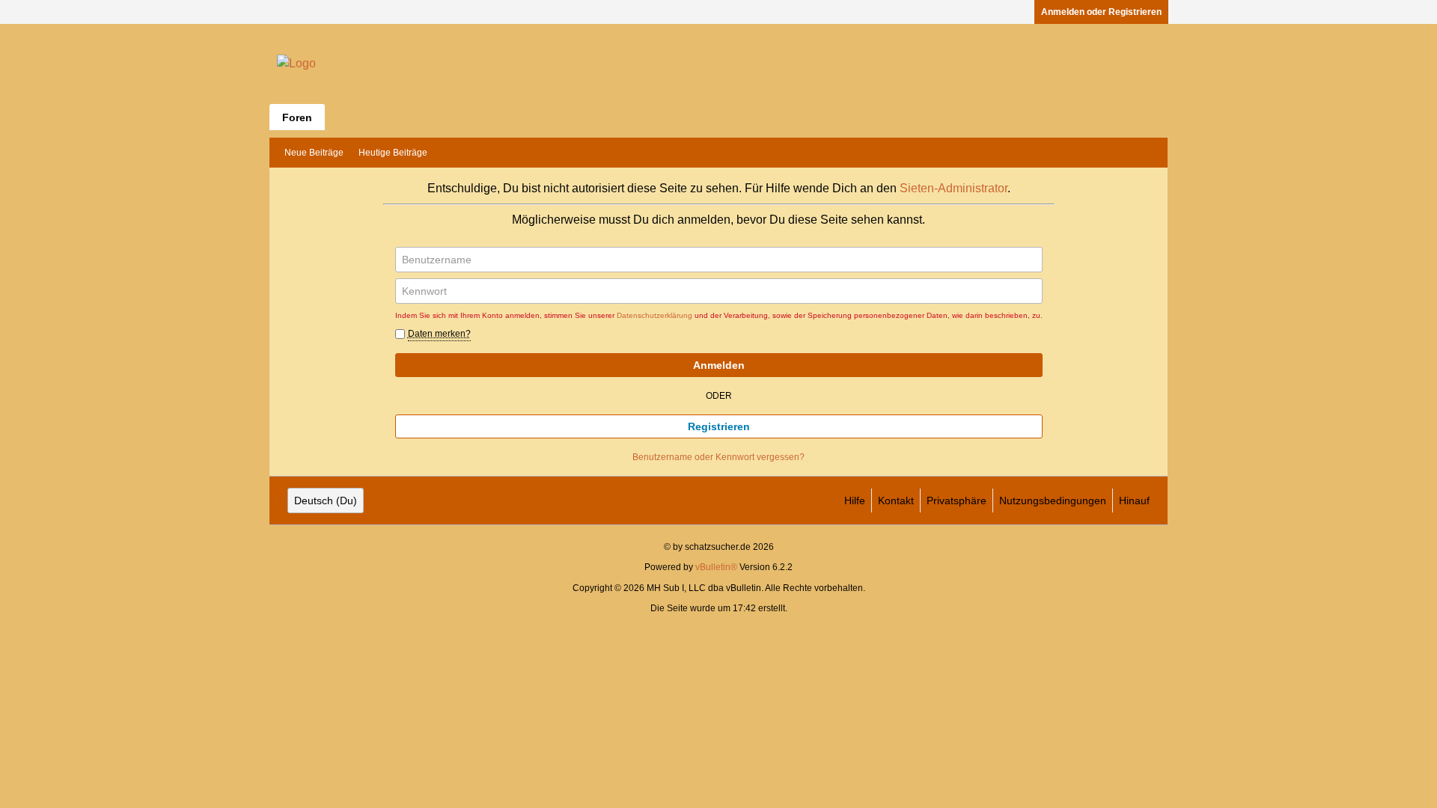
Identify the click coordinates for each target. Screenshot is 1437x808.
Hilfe (854, 500)
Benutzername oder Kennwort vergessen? (718, 457)
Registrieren (719, 426)
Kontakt (896, 500)
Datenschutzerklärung (654, 315)
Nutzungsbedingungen (1052, 500)
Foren (297, 117)
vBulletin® (716, 567)
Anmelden (719, 365)
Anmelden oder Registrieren (1101, 12)
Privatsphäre (956, 500)
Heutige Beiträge (393, 152)
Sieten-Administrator (953, 188)
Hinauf (1134, 500)
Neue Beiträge (314, 152)
